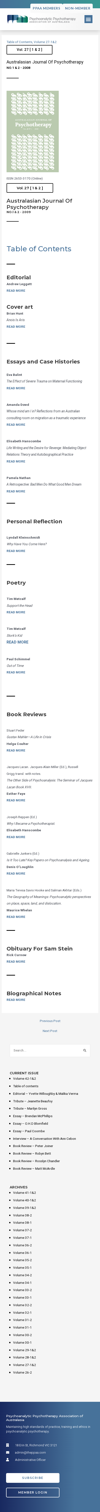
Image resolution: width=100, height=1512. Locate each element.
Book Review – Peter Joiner (33, 1146)
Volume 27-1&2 (45, 42)
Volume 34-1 (22, 1282)
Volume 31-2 (22, 1320)
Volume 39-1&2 (24, 1207)
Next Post (50, 1031)
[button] (88, 19)
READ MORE (16, 290)
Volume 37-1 (22, 1237)
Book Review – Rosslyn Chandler (36, 1161)
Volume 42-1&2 (24, 1078)
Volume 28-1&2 (24, 1357)
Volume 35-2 (22, 1260)
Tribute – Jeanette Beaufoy (32, 1101)
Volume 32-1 (22, 1312)
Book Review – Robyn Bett (32, 1153)
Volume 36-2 (22, 1245)
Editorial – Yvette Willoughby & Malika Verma (45, 1093)
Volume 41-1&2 (24, 1192)
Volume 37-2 (22, 1230)
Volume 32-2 (22, 1305)
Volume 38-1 (22, 1222)
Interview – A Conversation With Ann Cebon (44, 1138)
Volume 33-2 (22, 1290)
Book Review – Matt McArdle (34, 1168)
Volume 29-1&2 (24, 1350)
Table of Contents (19, 42)
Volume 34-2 (22, 1275)
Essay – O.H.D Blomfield (30, 1123)
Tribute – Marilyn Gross (30, 1108)
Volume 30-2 (22, 1335)
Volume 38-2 (22, 1215)
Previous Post (50, 1021)
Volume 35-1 (22, 1267)
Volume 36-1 (22, 1252)
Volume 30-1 (22, 1342)
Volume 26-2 (22, 1372)
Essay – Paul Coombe (29, 1131)
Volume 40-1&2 (24, 1200)
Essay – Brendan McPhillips (32, 1116)
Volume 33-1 (22, 1297)
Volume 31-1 (22, 1327)
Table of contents (25, 1086)
